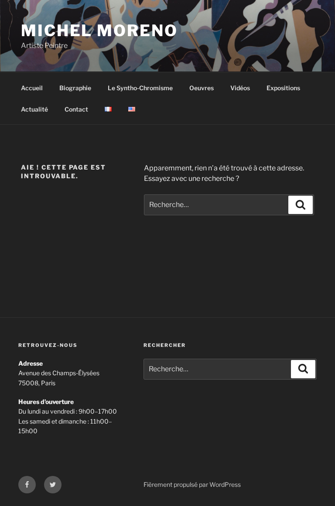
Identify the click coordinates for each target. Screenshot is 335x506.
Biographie (75, 88)
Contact (76, 109)
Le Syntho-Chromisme (140, 88)
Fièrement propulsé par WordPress (192, 484)
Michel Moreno (99, 30)
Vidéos (240, 88)
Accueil (32, 88)
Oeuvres (201, 88)
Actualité (34, 109)
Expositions (283, 88)
